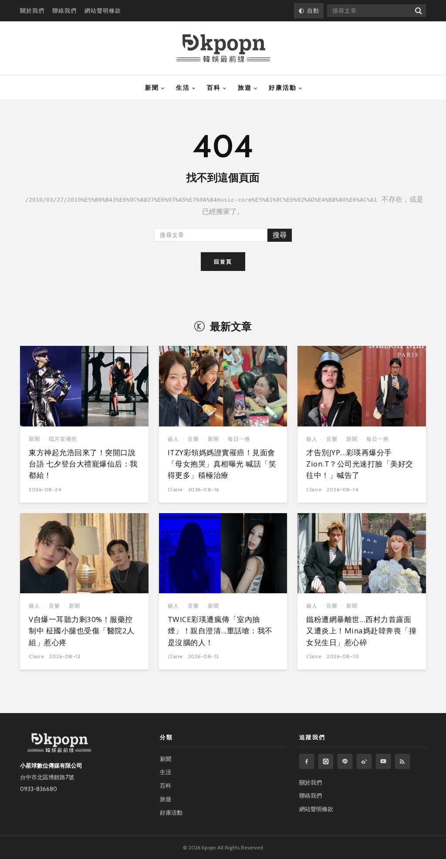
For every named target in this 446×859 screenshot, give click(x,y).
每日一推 (239, 439)
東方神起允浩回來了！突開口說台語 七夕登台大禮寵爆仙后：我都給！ (83, 463)
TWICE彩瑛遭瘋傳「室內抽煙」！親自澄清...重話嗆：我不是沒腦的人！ (220, 630)
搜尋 (280, 235)
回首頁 (223, 261)
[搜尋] (418, 10)
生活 (183, 87)
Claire (175, 489)
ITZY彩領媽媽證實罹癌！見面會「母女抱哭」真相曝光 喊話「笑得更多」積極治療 (222, 463)
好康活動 (283, 87)
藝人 (173, 439)
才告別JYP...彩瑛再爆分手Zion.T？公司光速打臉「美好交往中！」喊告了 (359, 463)
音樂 (193, 439)
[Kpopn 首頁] (223, 48)
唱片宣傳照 (63, 439)
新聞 (152, 87)
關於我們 (32, 10)
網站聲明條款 (102, 10)
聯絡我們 (64, 10)
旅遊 (245, 87)
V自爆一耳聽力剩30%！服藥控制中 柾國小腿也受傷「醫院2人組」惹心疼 (82, 630)
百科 (214, 87)
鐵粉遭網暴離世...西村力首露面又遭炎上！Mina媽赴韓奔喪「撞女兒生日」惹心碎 (361, 630)
